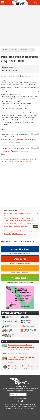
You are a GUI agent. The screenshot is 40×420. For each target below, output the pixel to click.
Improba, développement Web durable (19, 405)
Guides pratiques (13, 353)
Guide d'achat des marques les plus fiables (20, 282)
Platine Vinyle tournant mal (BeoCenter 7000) (18, 213)
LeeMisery (16, 76)
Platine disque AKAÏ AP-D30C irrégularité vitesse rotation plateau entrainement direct (18, 219)
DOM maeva (21, 139)
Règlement (9, 408)
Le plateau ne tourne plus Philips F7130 (15, 226)
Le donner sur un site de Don (20, 273)
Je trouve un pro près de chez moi (20, 263)
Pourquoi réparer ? (15, 349)
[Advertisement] (20, 25)
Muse (11, 67)
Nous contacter (29, 408)
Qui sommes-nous (16, 404)
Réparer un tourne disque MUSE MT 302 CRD (17, 223)
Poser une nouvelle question (22, 161)
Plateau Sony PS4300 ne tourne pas (15, 234)
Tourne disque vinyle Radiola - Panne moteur (17, 231)
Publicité (16, 408)
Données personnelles (29, 406)
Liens (4, 353)
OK (29, 395)
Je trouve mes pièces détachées (20, 254)
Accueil (20, 2)
